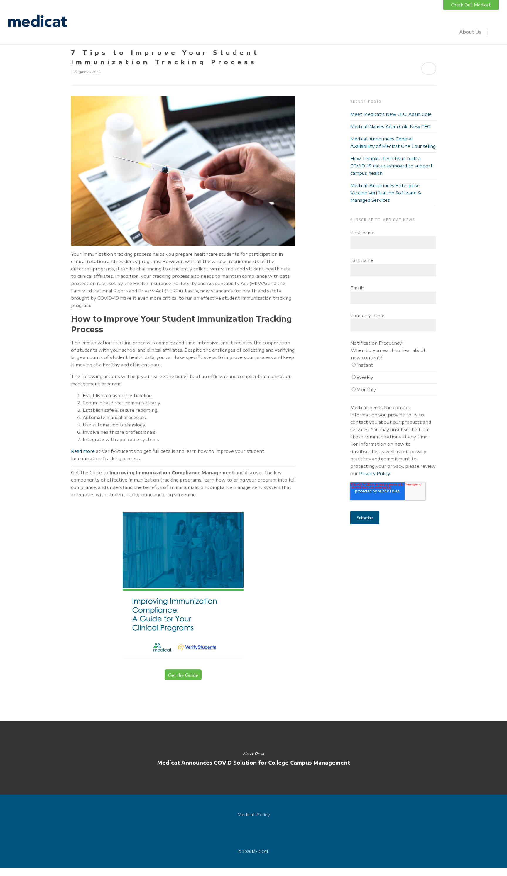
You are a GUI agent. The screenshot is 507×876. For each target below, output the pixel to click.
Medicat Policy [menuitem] (253, 814)
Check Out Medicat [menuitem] (471, 4)
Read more (83, 451)
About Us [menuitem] (470, 32)
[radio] (393, 366)
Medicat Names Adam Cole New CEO (390, 126)
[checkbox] (393, 378)
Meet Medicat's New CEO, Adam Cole (391, 114)
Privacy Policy (374, 473)
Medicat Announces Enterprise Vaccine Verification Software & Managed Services (385, 193)
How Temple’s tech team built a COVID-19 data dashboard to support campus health (391, 166)
